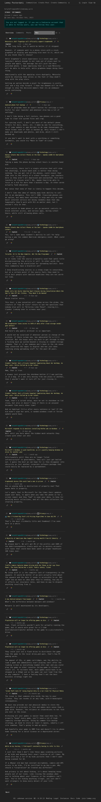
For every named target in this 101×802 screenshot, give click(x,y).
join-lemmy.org (88, 798)
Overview (10, 33)
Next (8, 792)
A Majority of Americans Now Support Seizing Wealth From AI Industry (31, 538)
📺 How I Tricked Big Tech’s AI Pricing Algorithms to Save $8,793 (30, 516)
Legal (56, 798)
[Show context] (54, 41)
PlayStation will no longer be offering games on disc (25, 620)
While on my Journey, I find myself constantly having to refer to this (32, 746)
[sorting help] (56, 33)
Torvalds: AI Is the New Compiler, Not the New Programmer (27, 254)
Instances (64, 798)
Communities (31, 3)
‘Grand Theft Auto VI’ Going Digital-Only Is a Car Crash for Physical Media (34, 691)
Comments (20, 33)
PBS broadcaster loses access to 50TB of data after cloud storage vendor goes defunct (33, 324)
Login (84, 3)
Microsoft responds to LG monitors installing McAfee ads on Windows (31, 428)
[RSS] (59, 33)
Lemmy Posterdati (14, 3)
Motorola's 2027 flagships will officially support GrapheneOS (28, 41)
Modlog (49, 798)
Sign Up (92, 3)
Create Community (59, 3)
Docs (73, 798)
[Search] (79, 3)
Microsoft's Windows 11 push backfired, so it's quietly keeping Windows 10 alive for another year (34, 451)
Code (78, 798)
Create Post (43, 3)
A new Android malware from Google (18, 599)
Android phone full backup (15, 105)
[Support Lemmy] (68, 3)
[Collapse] (6, 38)
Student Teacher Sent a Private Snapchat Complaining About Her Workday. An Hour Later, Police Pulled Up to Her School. (34, 364)
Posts (28, 33)
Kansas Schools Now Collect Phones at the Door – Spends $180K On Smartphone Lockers (34, 156)
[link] (58, 41)
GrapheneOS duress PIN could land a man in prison (24, 481)
